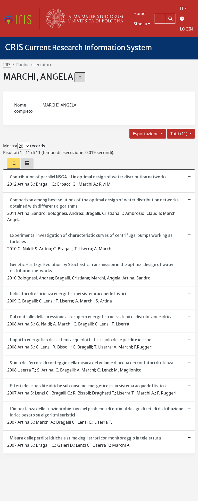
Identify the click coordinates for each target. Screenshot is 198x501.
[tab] (13, 163)
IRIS (7, 64)
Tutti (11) (179, 133)
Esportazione (146, 133)
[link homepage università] (83, 18)
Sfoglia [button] (140, 24)
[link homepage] (19, 18)
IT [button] (182, 8)
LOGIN (186, 29)
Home (139, 13)
